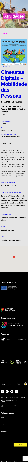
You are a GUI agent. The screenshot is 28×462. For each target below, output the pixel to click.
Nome (2, 417)
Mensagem (4, 431)
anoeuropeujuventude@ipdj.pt (11, 406)
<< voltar (4, 33)
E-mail (3, 424)
